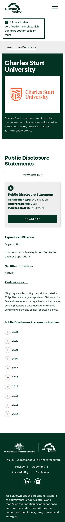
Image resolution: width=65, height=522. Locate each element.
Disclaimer (42, 472)
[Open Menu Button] (55, 9)
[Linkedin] (27, 481)
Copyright (38, 466)
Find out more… (16, 282)
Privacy (20, 466)
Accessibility (20, 472)
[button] (20, 47)
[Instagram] (37, 481)
